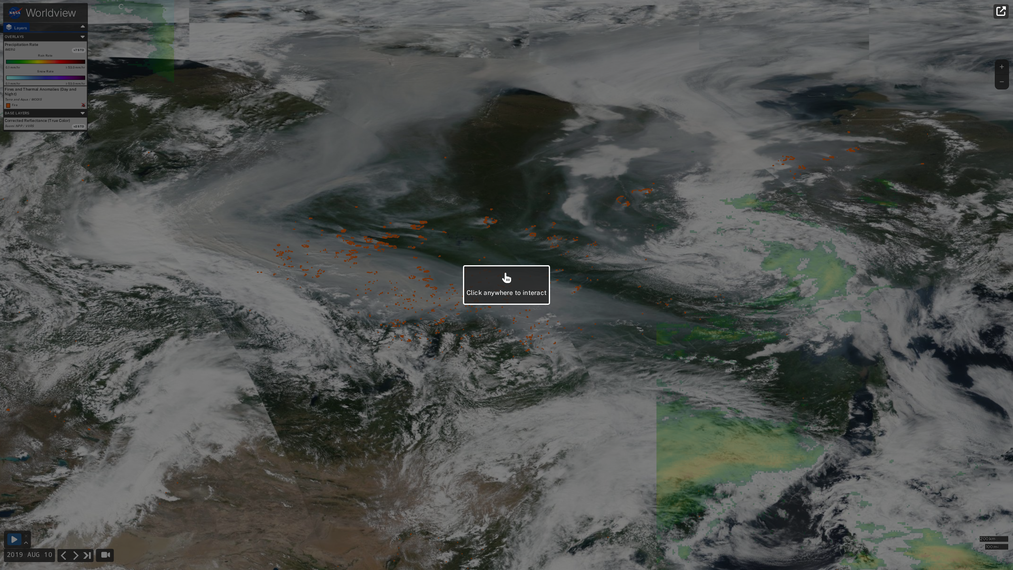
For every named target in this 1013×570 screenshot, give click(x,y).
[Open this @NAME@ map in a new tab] (1001, 11)
